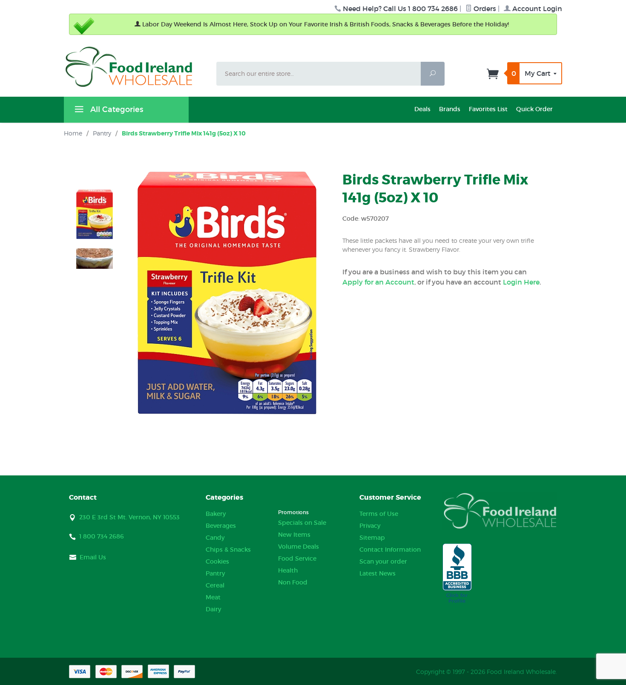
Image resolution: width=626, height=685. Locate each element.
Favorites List (488, 109)
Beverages (221, 526)
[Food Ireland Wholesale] (135, 66)
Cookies (217, 561)
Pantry (215, 573)
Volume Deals (298, 546)
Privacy (369, 526)
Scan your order (383, 561)
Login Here (521, 282)
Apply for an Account (378, 282)
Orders (484, 8)
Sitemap (372, 537)
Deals (422, 109)
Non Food (292, 582)
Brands (449, 109)
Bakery (216, 514)
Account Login (536, 8)
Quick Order (534, 109)
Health (288, 570)
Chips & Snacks (228, 549)
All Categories (115, 109)
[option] (94, 214)
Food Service (297, 558)
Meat (213, 597)
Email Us (93, 557)
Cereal (215, 585)
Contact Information (390, 549)
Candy (215, 537)
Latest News (377, 573)
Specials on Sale (302, 523)
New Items (294, 534)
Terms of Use (378, 514)
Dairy (213, 609)
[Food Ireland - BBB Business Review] (457, 574)
